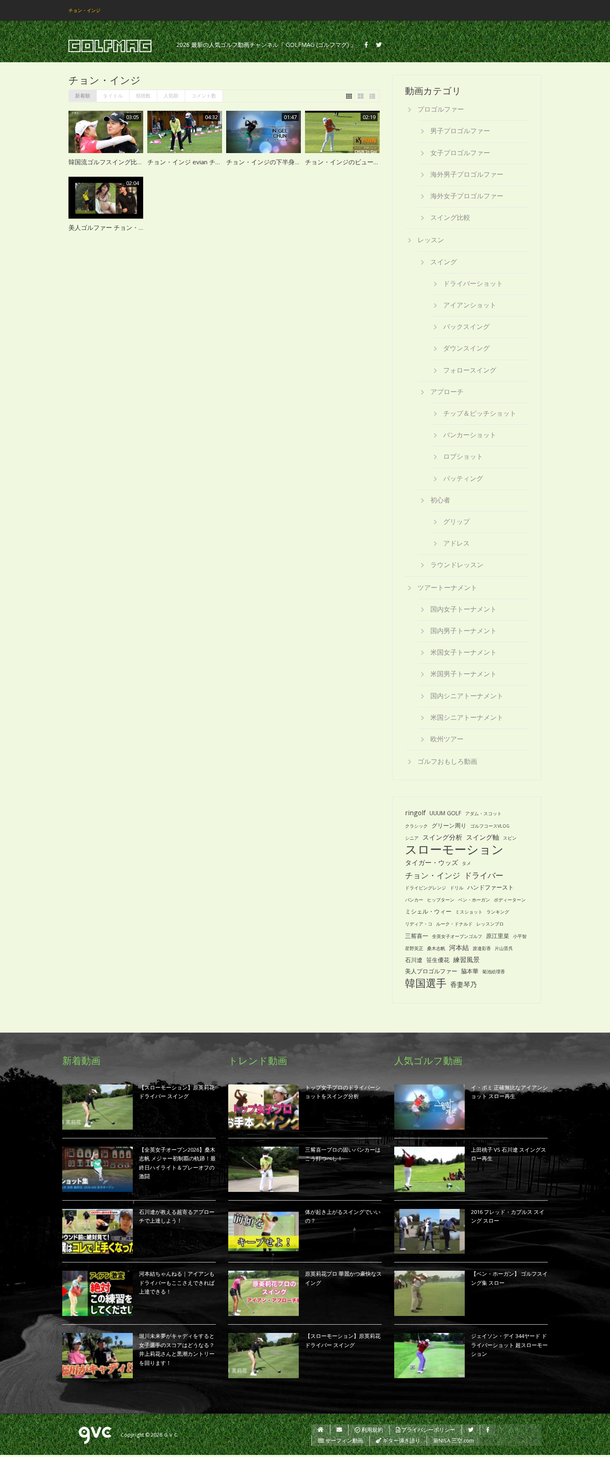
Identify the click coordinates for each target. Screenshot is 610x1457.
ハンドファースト (490, 887)
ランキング (497, 912)
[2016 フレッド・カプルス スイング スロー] (429, 1231)
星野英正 (414, 948)
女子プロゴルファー (460, 152)
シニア (412, 838)
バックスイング (466, 326)
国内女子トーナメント (463, 609)
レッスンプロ (490, 924)
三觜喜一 (416, 936)
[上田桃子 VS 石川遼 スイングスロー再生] (429, 1169)
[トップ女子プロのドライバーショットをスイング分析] (263, 1107)
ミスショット (469, 912)
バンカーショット (469, 434)
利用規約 (371, 1429)
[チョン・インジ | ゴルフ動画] (109, 46)
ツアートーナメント (447, 587)
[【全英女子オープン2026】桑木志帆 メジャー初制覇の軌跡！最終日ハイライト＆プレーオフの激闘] (97, 1169)
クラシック (416, 826)
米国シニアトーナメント (466, 717)
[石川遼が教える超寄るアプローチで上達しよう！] (97, 1231)
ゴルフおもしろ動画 (447, 761)
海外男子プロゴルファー (466, 174)
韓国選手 (426, 983)
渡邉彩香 (482, 948)
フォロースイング (469, 370)
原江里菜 (497, 936)
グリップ (456, 521)
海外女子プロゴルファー (466, 195)
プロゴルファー (440, 109)
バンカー (414, 900)
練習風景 (466, 959)
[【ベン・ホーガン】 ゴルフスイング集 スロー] (429, 1293)
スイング (443, 261)
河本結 (459, 947)
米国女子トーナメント (463, 652)
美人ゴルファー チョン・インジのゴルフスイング (137, 227)
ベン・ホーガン (474, 900)
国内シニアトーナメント (466, 695)
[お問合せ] (339, 1430)
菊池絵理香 (493, 972)
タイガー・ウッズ (431, 862)
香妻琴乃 (463, 984)
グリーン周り (449, 825)
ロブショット (463, 456)
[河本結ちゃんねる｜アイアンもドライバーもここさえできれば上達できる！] (97, 1293)
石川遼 (413, 960)
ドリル (457, 888)
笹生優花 (437, 960)
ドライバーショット (473, 283)
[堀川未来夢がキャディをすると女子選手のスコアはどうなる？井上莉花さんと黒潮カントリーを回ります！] (97, 1355)
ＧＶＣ (170, 1434)
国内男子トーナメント (463, 630)
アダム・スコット (483, 813)
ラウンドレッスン (456, 564)
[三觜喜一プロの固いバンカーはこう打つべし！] (263, 1169)
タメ (466, 863)
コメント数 (203, 95)
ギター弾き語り (400, 1440)
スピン (510, 838)
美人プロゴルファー (431, 971)
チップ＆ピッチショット (479, 413)
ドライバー (483, 875)
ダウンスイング (466, 348)
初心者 (440, 499)
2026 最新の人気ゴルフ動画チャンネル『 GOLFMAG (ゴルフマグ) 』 (266, 45)
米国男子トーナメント (463, 673)
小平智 (520, 936)
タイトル (113, 95)
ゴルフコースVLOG (490, 826)
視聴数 (143, 95)
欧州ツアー (447, 738)
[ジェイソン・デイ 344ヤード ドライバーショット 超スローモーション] (429, 1355)
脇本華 (469, 971)
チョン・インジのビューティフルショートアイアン (376, 162)
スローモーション (454, 849)
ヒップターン (440, 900)
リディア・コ (418, 924)
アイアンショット (469, 304)
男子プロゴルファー (460, 130)
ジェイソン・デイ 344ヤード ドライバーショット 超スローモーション (509, 1344)
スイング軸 (482, 837)
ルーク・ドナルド (454, 924)
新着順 (82, 95)
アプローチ (447, 391)
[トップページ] (320, 1430)
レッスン (430, 239)
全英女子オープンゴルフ (457, 936)
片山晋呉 (504, 948)
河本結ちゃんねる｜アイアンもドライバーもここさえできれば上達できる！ (177, 1282)
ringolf (415, 812)
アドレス (456, 543)
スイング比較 (450, 217)
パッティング (463, 478)
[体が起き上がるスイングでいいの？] (263, 1231)
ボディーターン (510, 900)
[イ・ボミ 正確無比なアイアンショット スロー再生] (429, 1107)
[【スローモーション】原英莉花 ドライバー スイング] (97, 1107)
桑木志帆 (436, 948)
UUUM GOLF (445, 813)
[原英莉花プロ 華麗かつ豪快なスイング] (263, 1293)
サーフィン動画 (343, 1440)
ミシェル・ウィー (428, 911)
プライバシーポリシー (427, 1429)
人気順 (170, 95)
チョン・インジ (432, 875)
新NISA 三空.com (453, 1440)
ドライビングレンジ (425, 888)
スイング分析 (442, 837)
